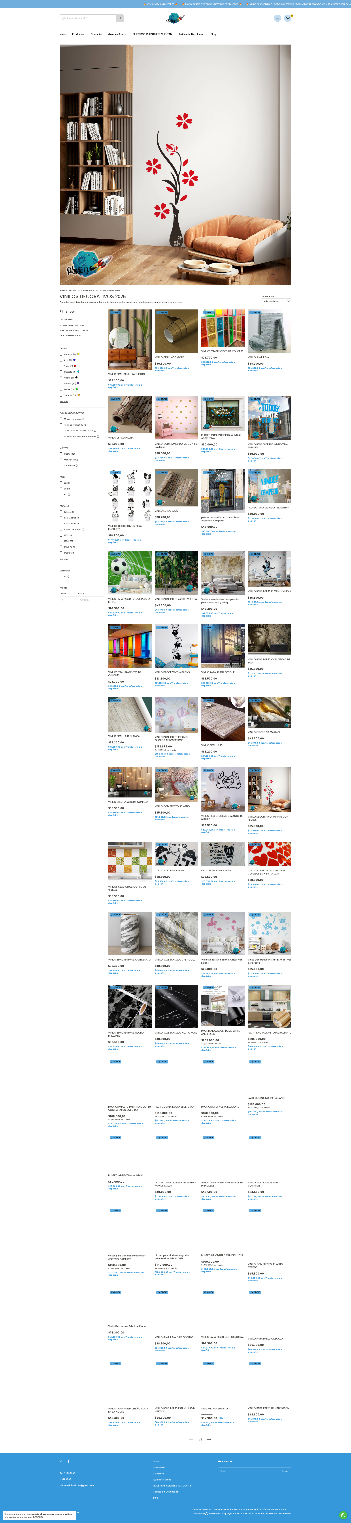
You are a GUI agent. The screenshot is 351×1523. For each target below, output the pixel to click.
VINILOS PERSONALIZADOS (74, 330)
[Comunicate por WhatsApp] (343, 1515)
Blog (213, 34)
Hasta (81, 593)
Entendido (38, 1517)
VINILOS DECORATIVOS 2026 (83, 290)
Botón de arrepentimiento (273, 1509)
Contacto (96, 34)
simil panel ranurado (70, 335)
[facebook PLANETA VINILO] (68, 1461)
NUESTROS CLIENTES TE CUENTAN (152, 34)
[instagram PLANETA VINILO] (61, 1461)
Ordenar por (268, 296)
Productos (78, 34)
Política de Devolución (191, 34)
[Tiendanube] (207, 1514)
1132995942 (66, 1479)
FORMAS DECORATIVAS (72, 325)
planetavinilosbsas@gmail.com (77, 1485)
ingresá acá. (252, 1509)
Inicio (63, 34)
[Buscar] (120, 18)
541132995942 (67, 1473)
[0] (287, 18)
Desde (63, 593)
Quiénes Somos (117, 34)
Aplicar (100, 600)
